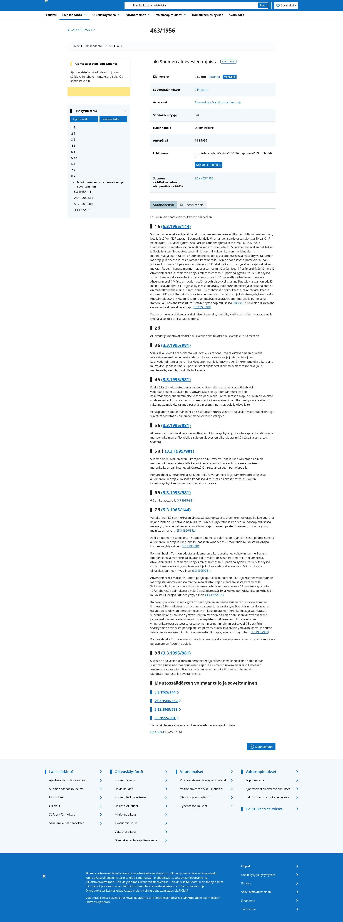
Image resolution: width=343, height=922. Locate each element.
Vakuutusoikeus (125, 832)
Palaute (246, 883)
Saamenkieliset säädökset (66, 823)
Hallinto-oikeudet (126, 806)
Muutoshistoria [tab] (192, 205)
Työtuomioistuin (126, 823)
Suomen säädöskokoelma (66, 789)
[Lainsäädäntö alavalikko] (85, 15)
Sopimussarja (255, 780)
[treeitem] (98, 127)
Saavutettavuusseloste (256, 892)
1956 (109, 46)
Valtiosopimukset (169, 15)
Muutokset (56, 797)
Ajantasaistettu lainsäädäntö (68, 780)
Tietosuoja (248, 909)
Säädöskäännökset (62, 814)
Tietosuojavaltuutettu (195, 797)
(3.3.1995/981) (202, 307)
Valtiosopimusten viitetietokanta (267, 797)
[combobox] (191, 5)
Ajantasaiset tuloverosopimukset (268, 789)
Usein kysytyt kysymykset (258, 875)
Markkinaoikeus (125, 814)
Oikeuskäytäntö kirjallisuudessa (136, 840)
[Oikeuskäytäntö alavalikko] (119, 15)
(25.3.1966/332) (186, 530)
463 (119, 46)
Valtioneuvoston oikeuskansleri (201, 789)
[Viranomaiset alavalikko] (149, 15)
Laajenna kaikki (110, 119)
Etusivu (51, 15)
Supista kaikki (80, 119)
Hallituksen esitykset (207, 15)
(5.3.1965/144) (176, 226)
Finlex (75, 46)
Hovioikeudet (124, 789)
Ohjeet (245, 866)
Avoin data (236, 15)
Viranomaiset (136, 15)
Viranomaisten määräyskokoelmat (203, 780)
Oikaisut (54, 806)
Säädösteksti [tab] (163, 205)
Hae (262, 5)
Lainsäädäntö (72, 15)
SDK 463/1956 (204, 178)
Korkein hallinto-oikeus (130, 797)
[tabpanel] (212, 474)
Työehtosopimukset (193, 806)
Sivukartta (248, 900)
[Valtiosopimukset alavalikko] (185, 15)
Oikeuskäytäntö (104, 15)
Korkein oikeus (125, 780)
